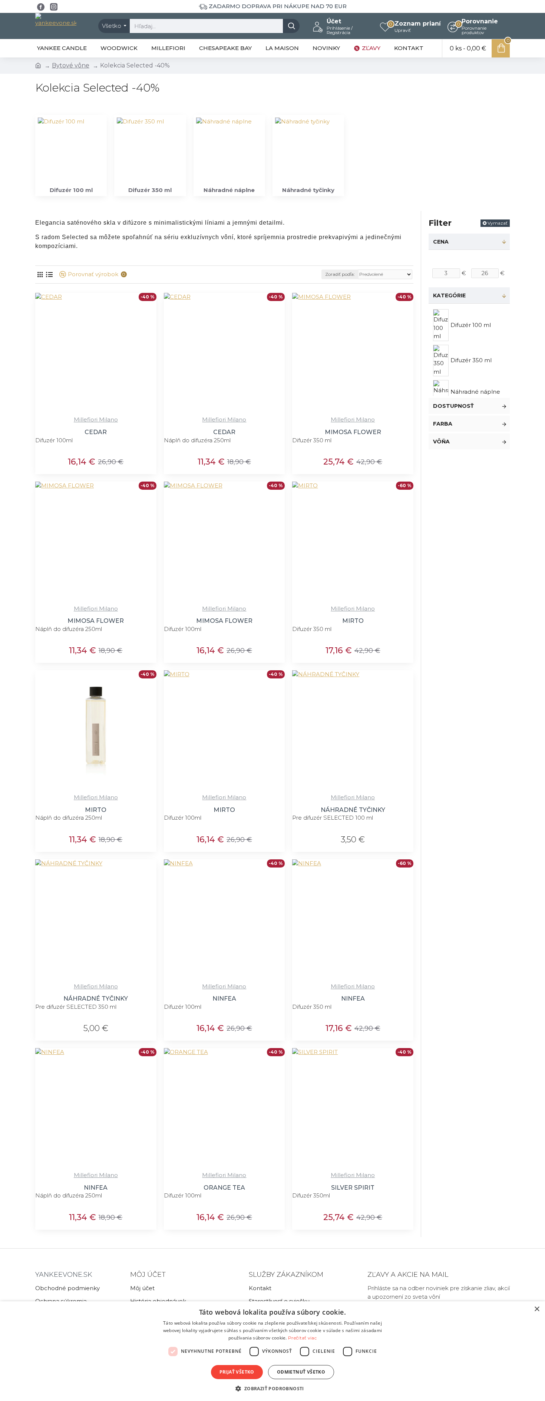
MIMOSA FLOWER (353, 432)
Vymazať (498, 223)
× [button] (536, 1309)
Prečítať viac (302, 1338)
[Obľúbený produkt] (132, 411)
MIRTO (353, 620)
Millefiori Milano (96, 419)
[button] (272, 1388)
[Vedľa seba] (39, 274)
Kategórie (449, 295)
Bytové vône (70, 65)
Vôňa (441, 441)
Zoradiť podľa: (340, 274)
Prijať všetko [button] (236, 1372)
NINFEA (224, 998)
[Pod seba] (49, 274)
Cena (441, 241)
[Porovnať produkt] (148, 411)
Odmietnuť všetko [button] (301, 1372)
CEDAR (96, 432)
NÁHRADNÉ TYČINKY (353, 809)
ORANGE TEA (224, 1187)
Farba (442, 423)
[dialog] (272, 1351)
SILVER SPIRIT (352, 1187)
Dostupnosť (453, 406)
